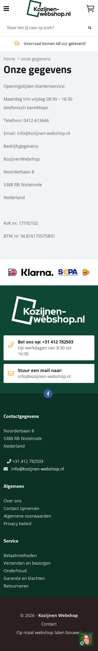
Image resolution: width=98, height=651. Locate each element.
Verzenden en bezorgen (27, 563)
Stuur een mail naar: (44, 373)
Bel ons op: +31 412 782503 (45, 348)
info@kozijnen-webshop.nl (43, 133)
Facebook (48, 393)
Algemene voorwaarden (27, 516)
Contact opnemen (21, 508)
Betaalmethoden (20, 555)
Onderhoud (15, 570)
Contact (49, 624)
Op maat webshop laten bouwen (49, 632)
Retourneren (16, 586)
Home (49, 8)
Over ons (13, 501)
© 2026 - (49, 615)
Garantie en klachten (24, 578)
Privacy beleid (17, 523)
